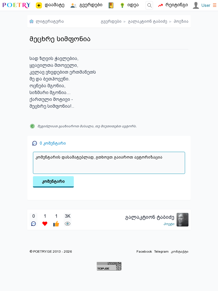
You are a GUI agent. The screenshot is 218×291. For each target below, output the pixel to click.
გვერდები (111, 21)
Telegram (161, 251)
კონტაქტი (179, 251)
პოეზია (181, 21)
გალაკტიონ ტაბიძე (147, 21)
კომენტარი (53, 181)
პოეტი (169, 224)
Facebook (144, 251)
